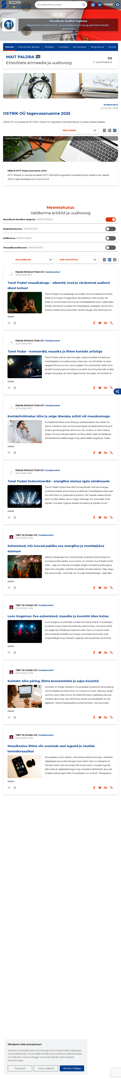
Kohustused (79, 46)
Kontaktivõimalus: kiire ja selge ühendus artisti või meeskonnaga (59, 416)
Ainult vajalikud (46, 1068)
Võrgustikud (97, 46)
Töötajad (49, 46)
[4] (115, 130)
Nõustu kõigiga (72, 1068)
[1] (104, 130)
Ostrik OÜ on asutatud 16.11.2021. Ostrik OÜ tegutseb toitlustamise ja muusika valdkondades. (54, 121)
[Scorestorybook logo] (16, 4)
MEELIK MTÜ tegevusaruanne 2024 (27, 170)
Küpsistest (20, 1068)
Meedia (9, 46)
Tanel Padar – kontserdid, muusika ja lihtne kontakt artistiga (55, 351)
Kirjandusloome (20, 228)
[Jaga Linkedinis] (105, 323)
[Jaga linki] (111, 323)
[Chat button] (93, 4)
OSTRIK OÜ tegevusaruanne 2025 (36, 113)
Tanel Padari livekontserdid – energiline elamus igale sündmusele (59, 481)
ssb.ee (11, 317)
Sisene (108, 4)
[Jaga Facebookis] (94, 323)
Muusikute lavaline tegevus (28, 219)
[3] (109, 130)
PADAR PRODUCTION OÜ (37, 272)
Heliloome (17, 238)
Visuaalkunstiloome (23, 247)
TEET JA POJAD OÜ (34, 535)
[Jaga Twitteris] (100, 323)
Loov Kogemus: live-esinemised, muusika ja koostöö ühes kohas (58, 616)
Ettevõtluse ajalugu (29, 46)
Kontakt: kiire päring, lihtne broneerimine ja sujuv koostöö (53, 681)
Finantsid (63, 46)
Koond (112, 46)
